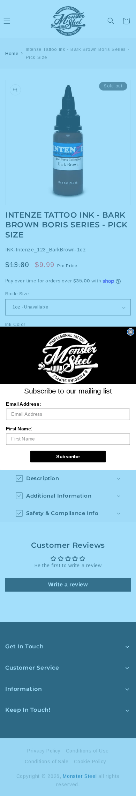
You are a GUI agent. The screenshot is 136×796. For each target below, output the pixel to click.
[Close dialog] (131, 332)
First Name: (19, 428)
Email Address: (23, 403)
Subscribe (68, 456)
